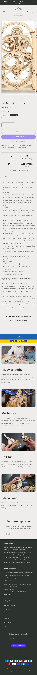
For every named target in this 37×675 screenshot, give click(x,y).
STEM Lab (7, 618)
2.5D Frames (8, 610)
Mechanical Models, (25, 145)
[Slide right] (23, 99)
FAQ (5, 627)
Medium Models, (6, 147)
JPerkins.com (8, 594)
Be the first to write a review (18, 320)
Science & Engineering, (18, 147)
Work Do (27, 150)
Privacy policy (8, 670)
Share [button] (5, 176)
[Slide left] (14, 99)
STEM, (27, 147)
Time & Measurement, (18, 150)
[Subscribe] (31, 534)
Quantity (3, 121)
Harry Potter (7, 622)
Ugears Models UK (11, 668)
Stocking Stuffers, (6, 150)
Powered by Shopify (21, 668)
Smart (5, 614)
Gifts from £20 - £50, (13, 145)
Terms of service (18, 670)
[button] (4, 11)
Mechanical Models (10, 605)
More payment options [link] (18, 141)
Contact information (29, 670)
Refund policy (31, 668)
